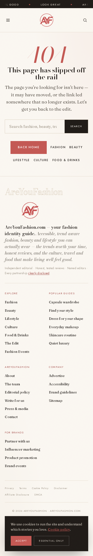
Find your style (61, 310)
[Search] (85, 20)
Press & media (16, 409)
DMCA (38, 494)
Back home (29, 147)
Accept (21, 541)
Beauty (76, 147)
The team (12, 384)
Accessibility (59, 384)
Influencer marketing (22, 449)
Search (76, 126)
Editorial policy (17, 392)
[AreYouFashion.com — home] (30, 210)
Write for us (14, 400)
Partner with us (17, 441)
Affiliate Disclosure (17, 494)
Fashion (58, 147)
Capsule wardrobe (64, 302)
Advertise (57, 376)
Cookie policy (59, 529)
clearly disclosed (38, 273)
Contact (11, 417)
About (10, 376)
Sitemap (55, 400)
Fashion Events (17, 351)
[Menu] (8, 20)
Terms (23, 488)
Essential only (51, 541)
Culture (41, 160)
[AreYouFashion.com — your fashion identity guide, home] (46, 20)
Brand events (15, 466)
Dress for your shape (66, 318)
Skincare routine (62, 335)
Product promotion (21, 458)
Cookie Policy (40, 488)
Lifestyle (21, 160)
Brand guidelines (63, 392)
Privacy (9, 488)
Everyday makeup (63, 327)
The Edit (12, 343)
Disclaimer (61, 488)
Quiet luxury (59, 343)
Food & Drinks (66, 160)
